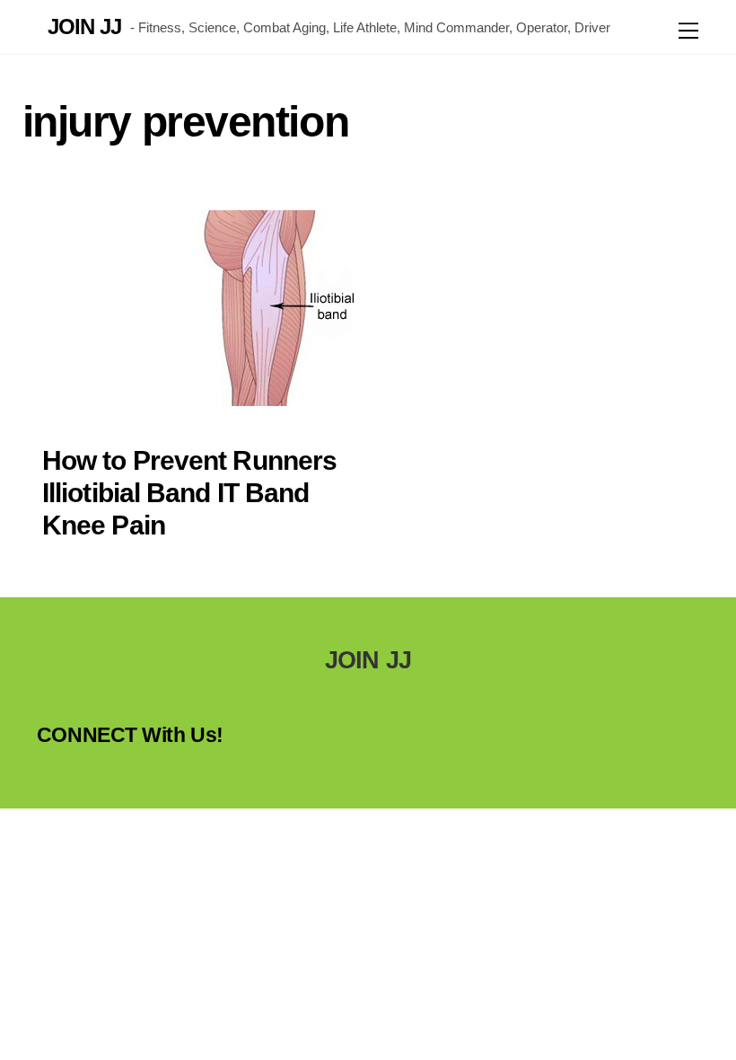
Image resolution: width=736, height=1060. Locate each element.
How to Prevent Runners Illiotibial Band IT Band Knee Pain (189, 493)
